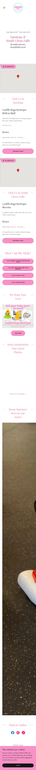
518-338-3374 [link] (24, 32)
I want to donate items (18, 282)
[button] (4, 8)
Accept (18, 765)
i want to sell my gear (18, 275)
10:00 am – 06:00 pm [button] (16, 137)
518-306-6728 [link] (11, 32)
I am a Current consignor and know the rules (18, 261)
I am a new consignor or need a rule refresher (18, 268)
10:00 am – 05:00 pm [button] (16, 227)
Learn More (18, 333)
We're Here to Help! (18, 151)
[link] (18, 7)
